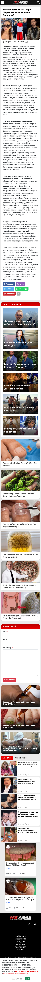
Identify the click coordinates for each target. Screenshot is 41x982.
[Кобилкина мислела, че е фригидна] (20, 339)
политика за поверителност (15, 974)
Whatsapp (23, 289)
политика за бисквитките (26, 971)
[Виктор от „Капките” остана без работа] (20, 425)
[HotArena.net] (20, 918)
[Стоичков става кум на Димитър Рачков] (20, 382)
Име (5, 631)
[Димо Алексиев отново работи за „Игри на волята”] (20, 318)
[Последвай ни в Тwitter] (34, 924)
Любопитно (20, 939)
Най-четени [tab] (7, 758)
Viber (22, 284)
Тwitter (10, 289)
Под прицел (20, 947)
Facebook (10, 284)
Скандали (20, 942)
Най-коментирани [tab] (21, 758)
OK (27, 978)
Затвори (17, 978)
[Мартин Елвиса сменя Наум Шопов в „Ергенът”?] (20, 361)
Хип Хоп (20, 950)
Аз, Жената (20, 944)
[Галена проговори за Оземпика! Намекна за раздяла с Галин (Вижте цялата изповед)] (9, 801)
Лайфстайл (20, 936)
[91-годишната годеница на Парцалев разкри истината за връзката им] (9, 817)
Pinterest (11, 293)
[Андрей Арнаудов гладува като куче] (20, 404)
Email (5, 639)
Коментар (8, 648)
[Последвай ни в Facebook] (29, 924)
